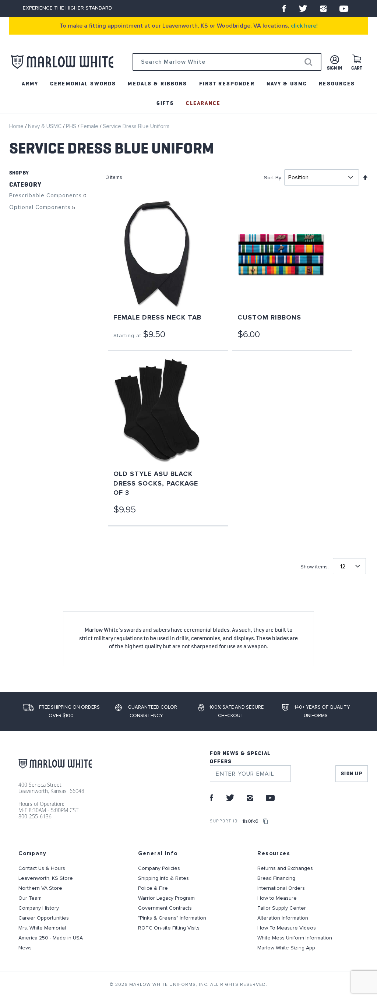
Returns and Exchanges (285, 868)
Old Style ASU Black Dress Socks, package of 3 (155, 483)
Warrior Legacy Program (166, 898)
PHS (72, 126)
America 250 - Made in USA (50, 938)
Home (17, 126)
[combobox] (227, 62)
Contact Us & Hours (41, 868)
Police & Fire (153, 888)
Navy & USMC (45, 126)
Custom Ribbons (269, 317)
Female (90, 126)
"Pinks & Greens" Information (172, 918)
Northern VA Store (40, 888)
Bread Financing (276, 878)
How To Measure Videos (286, 928)
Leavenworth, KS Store (45, 878)
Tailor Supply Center (281, 908)
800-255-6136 (35, 816)
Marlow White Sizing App (286, 948)
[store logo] (62, 62)
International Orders (281, 888)
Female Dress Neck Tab (157, 317)
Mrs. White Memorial (42, 928)
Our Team (30, 898)
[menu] (188, 93)
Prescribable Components (45, 195)
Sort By (272, 177)
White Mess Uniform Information (294, 938)
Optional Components (40, 207)
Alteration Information (282, 918)
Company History (38, 908)
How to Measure (277, 898)
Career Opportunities (43, 918)
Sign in (334, 68)
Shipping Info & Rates (163, 878)
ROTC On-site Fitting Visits (169, 928)
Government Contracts (165, 908)
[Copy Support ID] (265, 821)
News (25, 948)
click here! (304, 26)
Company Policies (159, 868)
